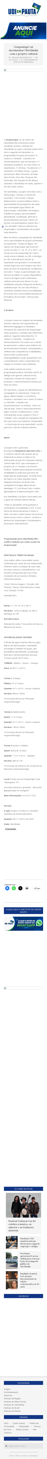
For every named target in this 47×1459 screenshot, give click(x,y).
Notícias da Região (12, 1398)
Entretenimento (31, 60)
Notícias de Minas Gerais (15, 1401)
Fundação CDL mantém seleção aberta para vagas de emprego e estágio (30, 1242)
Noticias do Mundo (12, 1411)
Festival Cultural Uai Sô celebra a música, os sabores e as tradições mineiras (22, 1226)
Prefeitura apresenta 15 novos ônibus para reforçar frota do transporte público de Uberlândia (30, 1260)
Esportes (8, 1395)
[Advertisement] (23, 113)
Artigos (7, 1389)
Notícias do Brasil (11, 1407)
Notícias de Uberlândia (24, 62)
